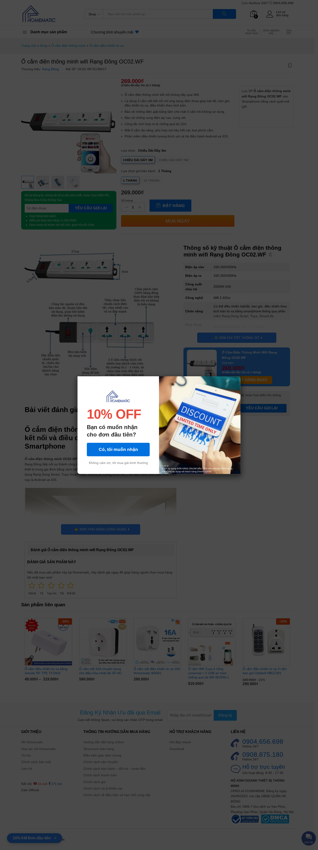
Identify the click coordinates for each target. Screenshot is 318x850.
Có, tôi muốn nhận (118, 449)
